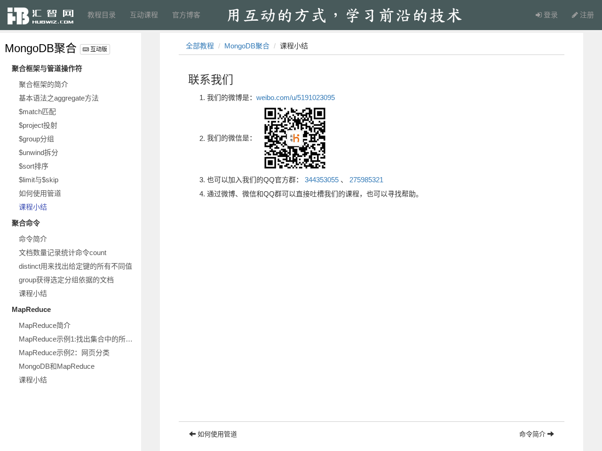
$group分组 (36, 139)
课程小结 (33, 207)
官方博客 (186, 15)
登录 (550, 15)
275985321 (366, 180)
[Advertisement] (371, 355)
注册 (586, 15)
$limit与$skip (38, 180)
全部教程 (200, 46)
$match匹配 (37, 112)
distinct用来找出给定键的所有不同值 (75, 266)
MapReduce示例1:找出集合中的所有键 (77, 339)
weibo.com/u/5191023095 (295, 97)
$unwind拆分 (38, 152)
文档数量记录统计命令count (62, 253)
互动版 (98, 49)
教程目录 (101, 15)
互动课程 (144, 15)
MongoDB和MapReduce (57, 366)
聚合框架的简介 (43, 84)
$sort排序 (33, 166)
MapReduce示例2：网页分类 (64, 353)
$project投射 (38, 125)
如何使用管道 (40, 193)
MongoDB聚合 (41, 48)
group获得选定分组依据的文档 (66, 280)
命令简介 (33, 239)
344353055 (322, 180)
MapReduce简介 (45, 325)
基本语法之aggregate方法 (59, 98)
